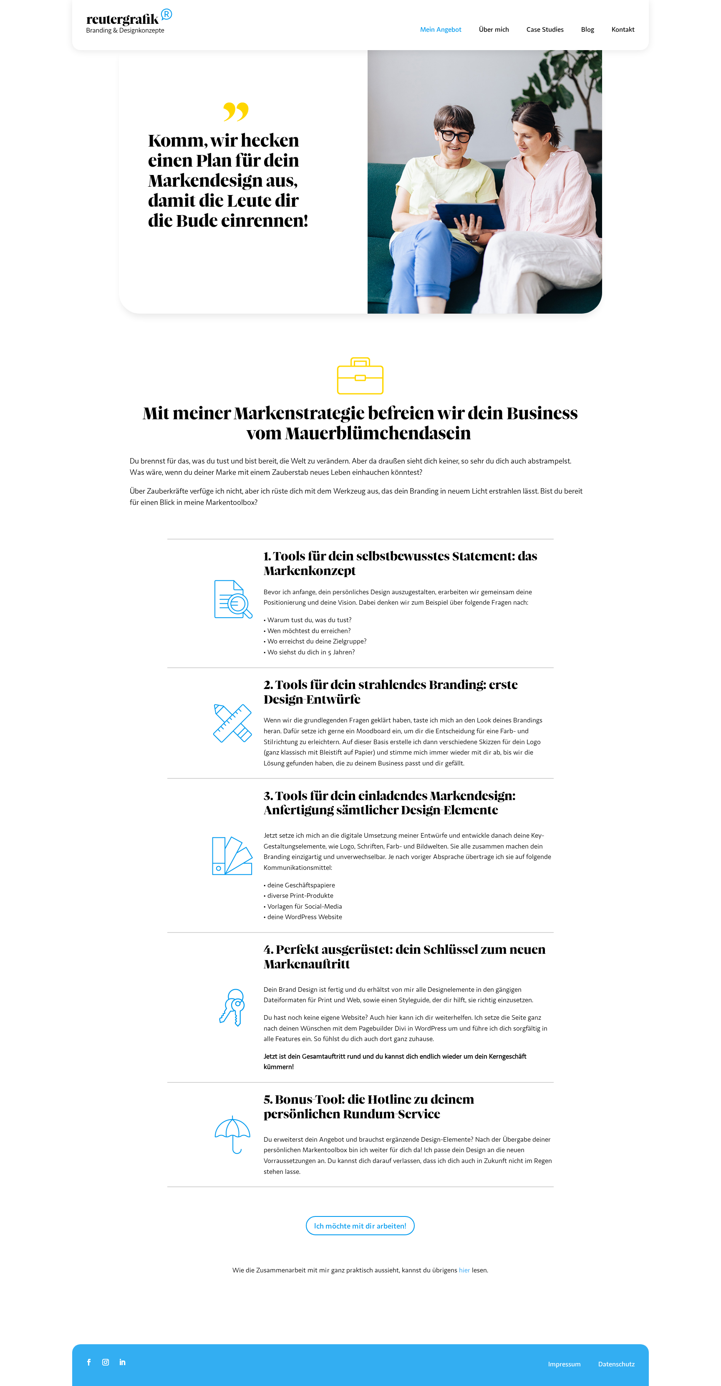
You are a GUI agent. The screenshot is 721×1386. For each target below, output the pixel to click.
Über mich (494, 29)
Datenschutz (616, 1364)
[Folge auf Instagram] (105, 1362)
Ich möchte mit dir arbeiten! (360, 1225)
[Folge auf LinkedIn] (122, 1362)
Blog (587, 29)
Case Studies (545, 29)
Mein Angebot (440, 29)
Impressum (564, 1364)
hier (464, 1270)
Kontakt (623, 29)
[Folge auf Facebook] (89, 1362)
